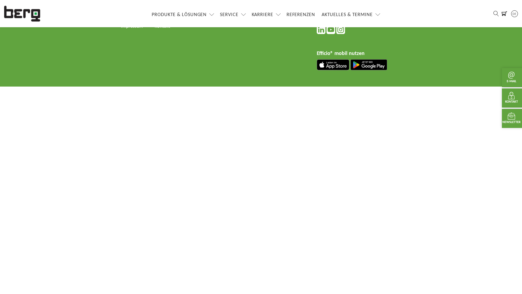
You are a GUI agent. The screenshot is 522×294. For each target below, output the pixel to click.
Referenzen (301, 14)
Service (229, 14)
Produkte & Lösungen (179, 14)
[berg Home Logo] (22, 13)
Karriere (262, 14)
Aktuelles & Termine (347, 14)
